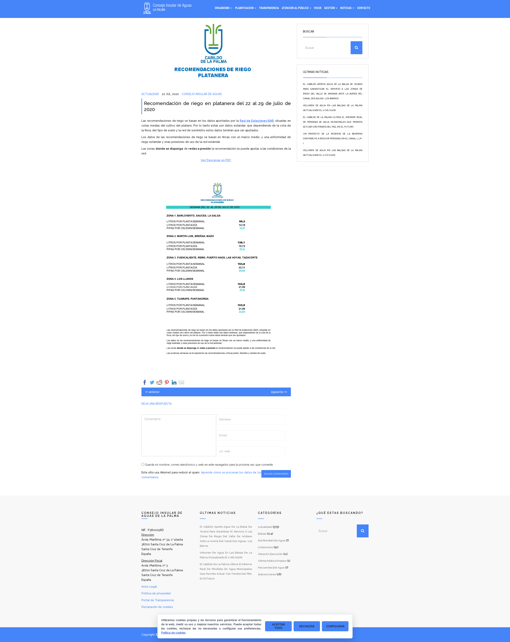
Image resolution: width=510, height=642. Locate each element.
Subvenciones (267, 574)
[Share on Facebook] (144, 382)
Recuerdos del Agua (271, 567)
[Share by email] (181, 382)
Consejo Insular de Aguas (202, 94)
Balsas (262, 533)
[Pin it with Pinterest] (167, 382)
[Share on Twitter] (152, 382)
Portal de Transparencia (157, 600)
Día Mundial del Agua (271, 540)
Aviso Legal (149, 586)
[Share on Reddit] (159, 382)
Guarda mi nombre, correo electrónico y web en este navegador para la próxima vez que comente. (209, 464)
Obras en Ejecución (270, 554)
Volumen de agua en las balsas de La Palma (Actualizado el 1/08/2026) (332, 108)
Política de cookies (173, 632)
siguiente (277, 392)
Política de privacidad (156, 593)
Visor (317, 8)
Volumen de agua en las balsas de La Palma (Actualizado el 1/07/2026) (332, 152)
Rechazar (306, 626)
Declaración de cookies (157, 607)
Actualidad (150, 94)
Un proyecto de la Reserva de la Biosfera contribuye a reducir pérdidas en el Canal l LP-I (332, 139)
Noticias (346, 8)
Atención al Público (295, 8)
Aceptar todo (278, 626)
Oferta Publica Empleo (272, 560)
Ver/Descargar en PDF (216, 160)
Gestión (329, 8)
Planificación (244, 8)
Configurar (335, 626)
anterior (154, 392)
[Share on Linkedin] (174, 382)
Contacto (363, 8)
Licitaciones (265, 547)
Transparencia (269, 8)
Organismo (222, 8)
